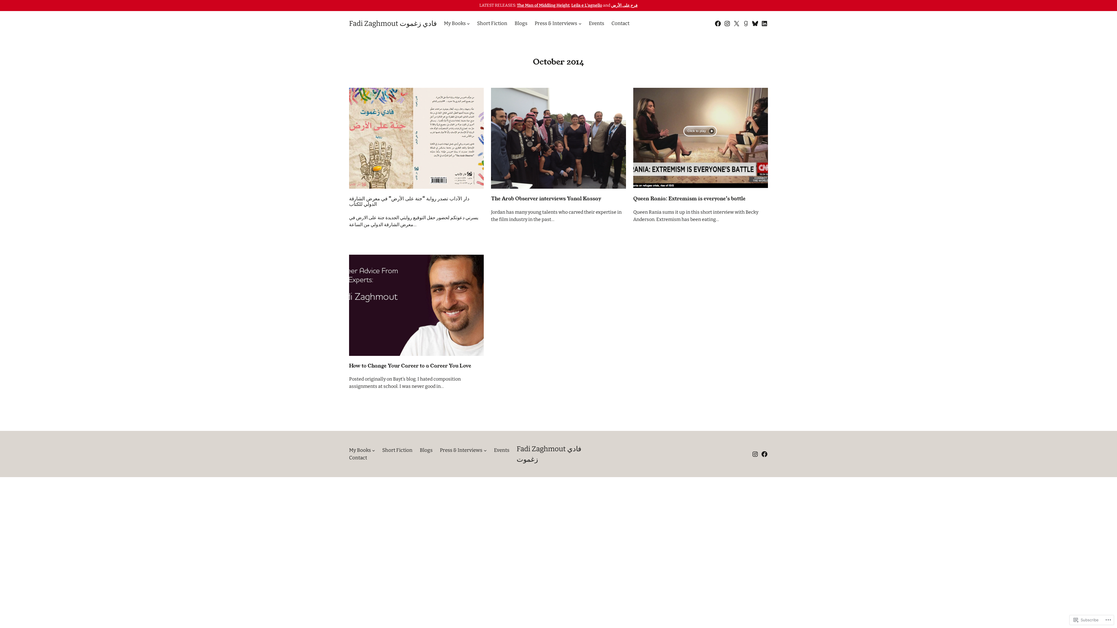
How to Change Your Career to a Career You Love (410, 366)
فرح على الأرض (624, 5)
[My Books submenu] (468, 23)
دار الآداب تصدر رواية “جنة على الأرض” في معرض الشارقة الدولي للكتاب (409, 201)
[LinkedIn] (764, 23)
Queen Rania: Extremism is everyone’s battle (689, 198)
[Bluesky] (755, 23)
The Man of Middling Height (543, 5)
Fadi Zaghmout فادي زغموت (393, 23)
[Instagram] (727, 23)
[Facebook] (717, 23)
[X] (736, 23)
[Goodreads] (745, 23)
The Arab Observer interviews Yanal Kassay (546, 198)
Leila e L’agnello (586, 5)
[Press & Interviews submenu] (580, 23)
